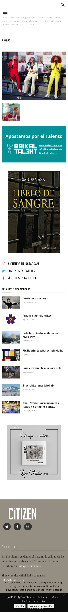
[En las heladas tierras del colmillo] (11, 390)
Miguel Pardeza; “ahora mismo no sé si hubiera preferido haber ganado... (41, 404)
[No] (63, 595)
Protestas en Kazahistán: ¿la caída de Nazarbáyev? (40, 334)
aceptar (20, 606)
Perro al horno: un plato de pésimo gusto (42, 368)
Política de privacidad (41, 606)
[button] (63, 5)
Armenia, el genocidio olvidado (37, 315)
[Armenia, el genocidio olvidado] (11, 320)
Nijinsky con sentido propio (35, 298)
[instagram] (28, 526)
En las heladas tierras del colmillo (38, 385)
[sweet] (34, 99)
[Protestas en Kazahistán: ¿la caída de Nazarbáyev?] (11, 337)
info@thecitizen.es (30, 566)
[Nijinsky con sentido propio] (11, 302)
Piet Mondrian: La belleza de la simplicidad (43, 350)
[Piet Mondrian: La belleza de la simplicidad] (11, 355)
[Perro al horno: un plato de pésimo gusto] (11, 372)
